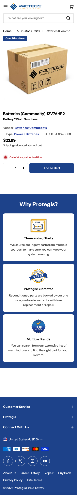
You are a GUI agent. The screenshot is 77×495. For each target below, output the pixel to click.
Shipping (8, 145)
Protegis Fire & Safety (29, 488)
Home (7, 31)
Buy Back (64, 473)
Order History (30, 473)
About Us (9, 473)
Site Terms (34, 480)
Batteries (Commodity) (31, 128)
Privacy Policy (13, 480)
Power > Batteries (26, 134)
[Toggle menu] (5, 6)
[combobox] (38, 18)
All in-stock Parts (28, 31)
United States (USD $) (24, 439)
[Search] (68, 18)
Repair (49, 473)
